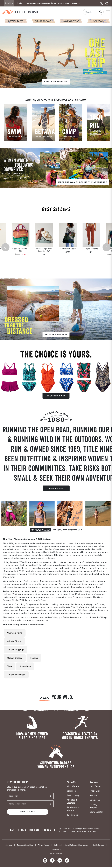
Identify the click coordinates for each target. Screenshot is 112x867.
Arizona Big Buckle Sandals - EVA (44, 250)
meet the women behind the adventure (82, 182)
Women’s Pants (14, 633)
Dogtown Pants (91, 249)
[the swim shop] (15, 122)
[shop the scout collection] (70, 21)
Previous (5, 247)
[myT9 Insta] (56, 517)
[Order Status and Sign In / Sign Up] (101, 3)
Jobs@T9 (71, 791)
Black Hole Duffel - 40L (20, 250)
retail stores (38, 617)
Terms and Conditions (25, 845)
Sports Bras (25, 666)
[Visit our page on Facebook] (52, 860)
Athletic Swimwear (16, 674)
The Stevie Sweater (67, 249)
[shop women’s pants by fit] (15, 21)
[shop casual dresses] (56, 309)
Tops (9, 666)
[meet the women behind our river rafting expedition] (56, 168)
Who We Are (73, 786)
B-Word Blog (73, 795)
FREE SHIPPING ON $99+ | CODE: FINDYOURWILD (56, 3)
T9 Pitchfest (72, 815)
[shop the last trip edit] (43, 21)
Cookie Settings (98, 845)
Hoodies (34, 658)
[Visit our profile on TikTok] (67, 860)
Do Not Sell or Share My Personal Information (71, 845)
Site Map (9, 845)
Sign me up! (27, 811)
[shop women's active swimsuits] (56, 374)
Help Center (95, 786)
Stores (29, 3)
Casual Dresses (14, 658)
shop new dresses (56, 334)
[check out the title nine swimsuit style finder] (98, 21)
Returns (93, 795)
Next (107, 247)
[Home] (21, 12)
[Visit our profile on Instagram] (45, 860)
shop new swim (56, 396)
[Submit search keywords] (101, 12)
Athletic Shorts (14, 641)
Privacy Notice (43, 845)
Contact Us (95, 800)
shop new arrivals (56, 82)
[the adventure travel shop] (43, 122)
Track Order (95, 791)
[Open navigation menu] (108, 11)
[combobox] (90, 12)
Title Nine (9, 3)
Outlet (19, 3)
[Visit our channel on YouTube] (59, 860)
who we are (56, 488)
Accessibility (56, 850)
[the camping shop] (70, 122)
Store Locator (96, 812)
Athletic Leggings (15, 649)
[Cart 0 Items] (106, 3)
